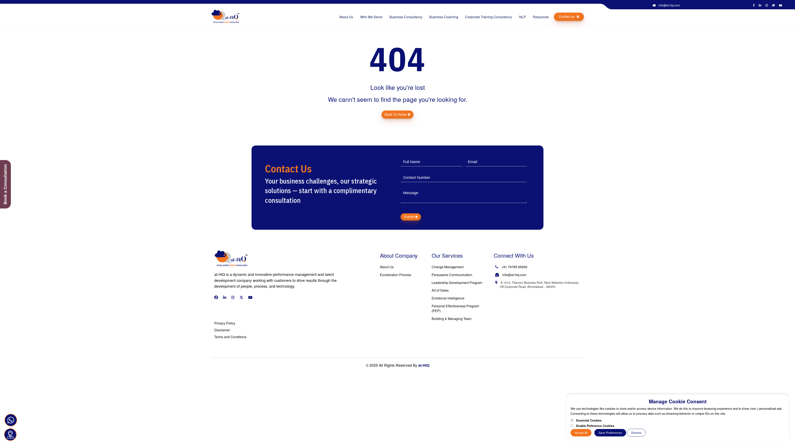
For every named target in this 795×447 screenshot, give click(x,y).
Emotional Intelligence (448, 298)
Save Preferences (610, 432)
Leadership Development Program (457, 282)
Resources (541, 16)
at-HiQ (423, 365)
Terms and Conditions (230, 336)
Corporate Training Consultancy (488, 16)
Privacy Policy (224, 323)
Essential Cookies (588, 420)
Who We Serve (371, 16)
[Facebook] (754, 5)
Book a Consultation (5, 184)
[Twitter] (773, 5)
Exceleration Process (395, 274)
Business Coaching (443, 16)
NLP (522, 16)
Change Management (448, 266)
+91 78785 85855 (514, 266)
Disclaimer (222, 330)
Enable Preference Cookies (594, 426)
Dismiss (636, 432)
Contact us (567, 16)
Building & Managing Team (451, 318)
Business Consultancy (405, 16)
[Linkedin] (760, 5)
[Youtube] (780, 5)
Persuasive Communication (452, 274)
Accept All (581, 432)
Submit (409, 217)
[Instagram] (766, 5)
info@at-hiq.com (669, 5)
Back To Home (395, 114)
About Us (346, 16)
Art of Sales (440, 290)
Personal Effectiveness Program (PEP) (455, 308)
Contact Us (89, 434)
